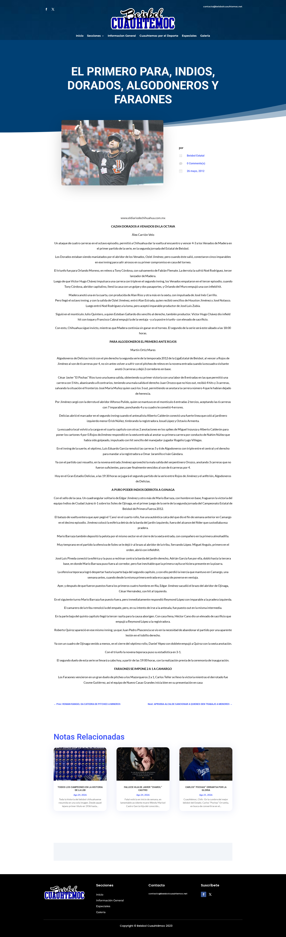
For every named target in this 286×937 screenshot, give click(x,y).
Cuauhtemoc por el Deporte (159, 36)
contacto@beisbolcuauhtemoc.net (222, 6)
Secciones (94, 36)
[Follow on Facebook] (46, 9)
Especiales (189, 36)
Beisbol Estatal (195, 155)
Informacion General (122, 36)
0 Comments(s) (196, 163)
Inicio (79, 36)
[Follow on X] (53, 9)
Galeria (205, 36)
